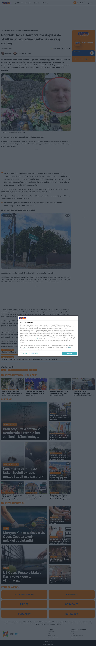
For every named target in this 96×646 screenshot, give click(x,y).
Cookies (29, 349)
